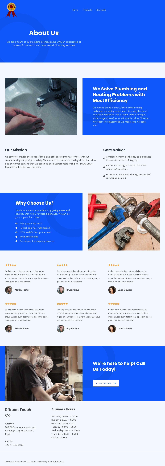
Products (87, 10)
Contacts (101, 10)
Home (75, 10)
